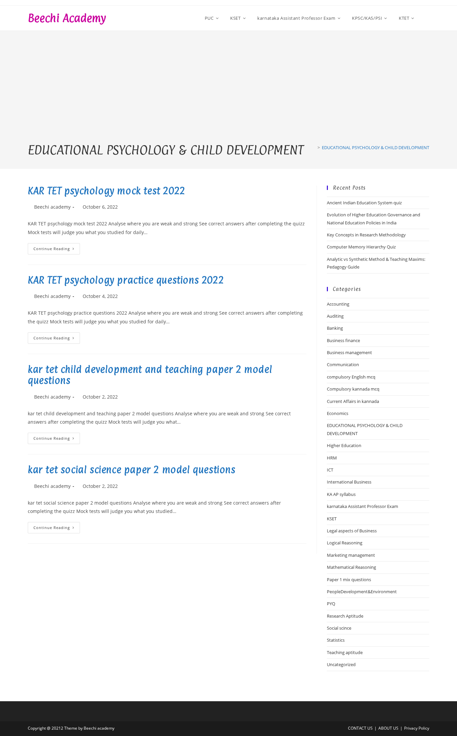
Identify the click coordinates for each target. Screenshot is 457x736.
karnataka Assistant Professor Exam (362, 506)
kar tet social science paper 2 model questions (132, 470)
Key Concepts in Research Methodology (366, 235)
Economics (337, 413)
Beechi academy (67, 18)
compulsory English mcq (351, 377)
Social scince (339, 628)
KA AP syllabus (341, 494)
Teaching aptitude (345, 652)
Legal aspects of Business (352, 531)
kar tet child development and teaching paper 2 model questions (150, 375)
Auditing (335, 316)
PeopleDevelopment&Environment (362, 592)
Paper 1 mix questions (349, 579)
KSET (332, 519)
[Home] (313, 147)
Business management (349, 352)
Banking (335, 328)
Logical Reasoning (344, 543)
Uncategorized (341, 664)
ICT (330, 470)
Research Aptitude (345, 616)
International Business (349, 482)
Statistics (336, 640)
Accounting (338, 304)
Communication (343, 364)
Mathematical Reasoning (351, 567)
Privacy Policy (416, 728)
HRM (332, 458)
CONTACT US (360, 728)
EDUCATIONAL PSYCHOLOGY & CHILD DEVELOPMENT (375, 147)
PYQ (331, 604)
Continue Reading (56, 249)
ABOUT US (388, 728)
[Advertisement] (228, 92)
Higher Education (344, 445)
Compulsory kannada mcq (353, 389)
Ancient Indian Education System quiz (364, 203)
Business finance (343, 340)
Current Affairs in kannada (353, 401)
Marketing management (351, 555)
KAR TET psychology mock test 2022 (106, 191)
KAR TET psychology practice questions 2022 (126, 280)
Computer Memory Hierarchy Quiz (361, 247)
